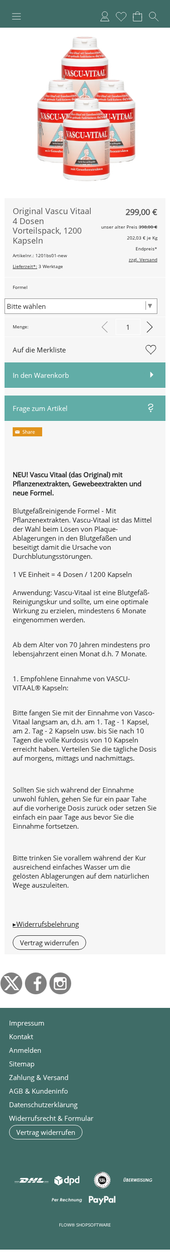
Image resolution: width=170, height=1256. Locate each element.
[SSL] (102, 1180)
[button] (16, 16)
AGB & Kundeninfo (38, 1090)
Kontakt (21, 1036)
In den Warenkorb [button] (41, 375)
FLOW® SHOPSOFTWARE (85, 1225)
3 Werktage (38, 266)
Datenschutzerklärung (43, 1104)
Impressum (26, 1022)
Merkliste (121, 16)
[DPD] (67, 1180)
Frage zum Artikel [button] (40, 408)
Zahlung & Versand (38, 1077)
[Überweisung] (138, 1180)
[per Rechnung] (67, 1200)
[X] (11, 983)
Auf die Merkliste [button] (39, 349)
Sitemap (21, 1063)
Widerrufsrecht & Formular (51, 1118)
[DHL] (32, 1180)
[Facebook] (35, 983)
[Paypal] (102, 1200)
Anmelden (105, 16)
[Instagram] (60, 983)
